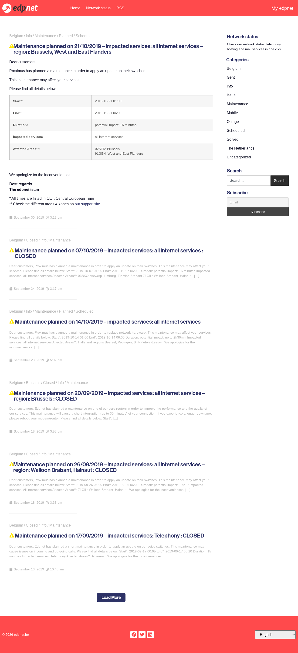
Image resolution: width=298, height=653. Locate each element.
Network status (98, 8)
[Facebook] (133, 634)
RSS (120, 8)
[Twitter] (142, 634)
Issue (231, 95)
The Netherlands (240, 148)
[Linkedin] (150, 634)
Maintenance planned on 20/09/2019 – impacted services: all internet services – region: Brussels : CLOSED (109, 396)
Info (230, 86)
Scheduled (236, 131)
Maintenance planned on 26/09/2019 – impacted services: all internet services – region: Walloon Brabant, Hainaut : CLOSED (109, 467)
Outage (233, 122)
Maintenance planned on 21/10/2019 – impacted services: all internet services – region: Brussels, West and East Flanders (108, 49)
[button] (111, 597)
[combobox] (249, 180)
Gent (231, 77)
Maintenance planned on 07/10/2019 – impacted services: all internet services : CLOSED (109, 253)
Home (75, 8)
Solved (232, 139)
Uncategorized (239, 157)
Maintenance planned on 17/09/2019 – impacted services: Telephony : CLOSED (109, 535)
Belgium (233, 68)
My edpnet (282, 8)
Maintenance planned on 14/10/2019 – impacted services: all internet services (108, 321)
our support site (87, 204)
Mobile (232, 113)
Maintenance (237, 104)
